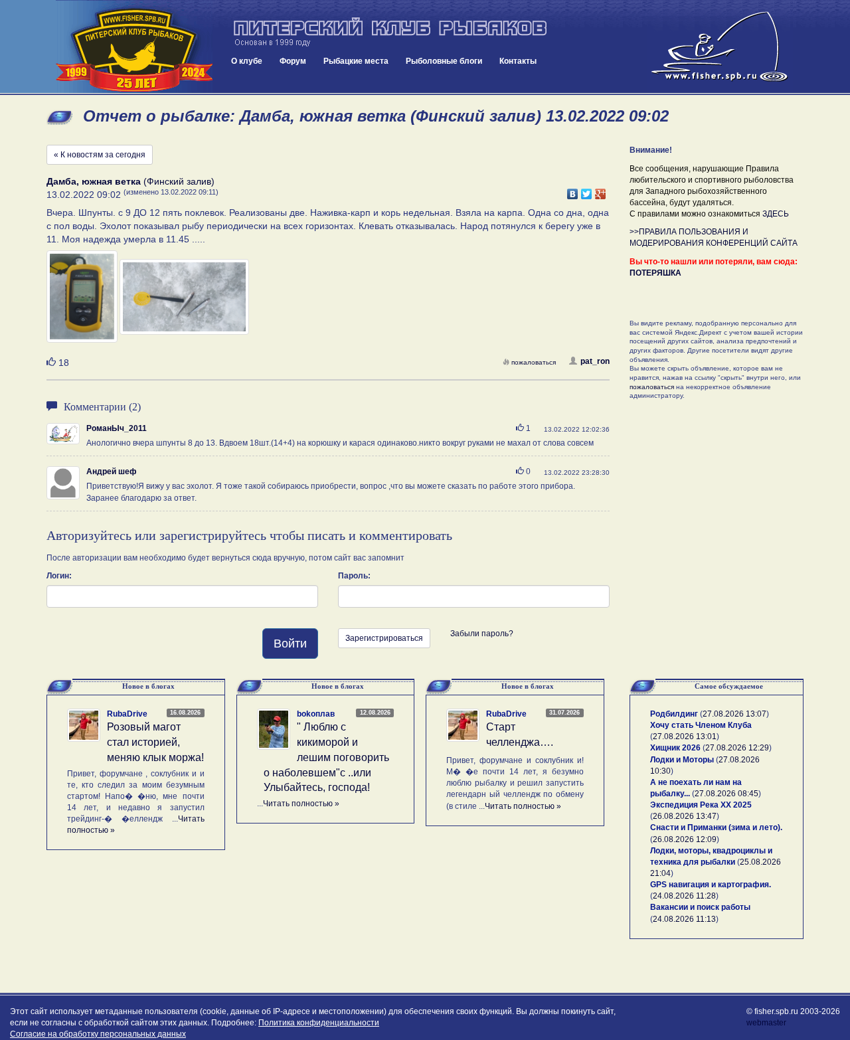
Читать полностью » (301, 803)
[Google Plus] (601, 190)
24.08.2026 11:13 (684, 919)
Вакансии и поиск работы (700, 907)
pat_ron (595, 361)
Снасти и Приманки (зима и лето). (716, 827)
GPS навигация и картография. (710, 884)
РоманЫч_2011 (116, 428)
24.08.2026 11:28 (684, 896)
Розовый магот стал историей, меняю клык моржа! (155, 742)
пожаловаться (533, 362)
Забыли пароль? (481, 633)
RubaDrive (127, 714)
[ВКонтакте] (573, 190)
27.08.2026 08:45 (726, 793)
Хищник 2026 (675, 747)
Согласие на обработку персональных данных (98, 1034)
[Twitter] (587, 190)
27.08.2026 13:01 (685, 736)
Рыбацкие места (355, 61)
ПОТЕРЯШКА (655, 273)
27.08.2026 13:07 (734, 714)
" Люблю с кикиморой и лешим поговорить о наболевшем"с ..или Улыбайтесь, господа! (326, 757)
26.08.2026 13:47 (685, 816)
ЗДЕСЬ (775, 213)
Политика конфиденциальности (318, 1022)
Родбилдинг (674, 714)
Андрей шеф (111, 471)
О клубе (246, 61)
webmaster (766, 1022)
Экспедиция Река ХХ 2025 (701, 805)
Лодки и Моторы (682, 759)
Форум (293, 61)
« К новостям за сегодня (99, 154)
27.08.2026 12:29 (737, 747)
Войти (290, 643)
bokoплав (316, 714)
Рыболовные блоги (444, 61)
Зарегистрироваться (384, 638)
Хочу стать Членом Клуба (701, 725)
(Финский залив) (130, 181)
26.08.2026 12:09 (685, 839)
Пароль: (354, 575)
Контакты (518, 61)
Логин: (59, 575)
